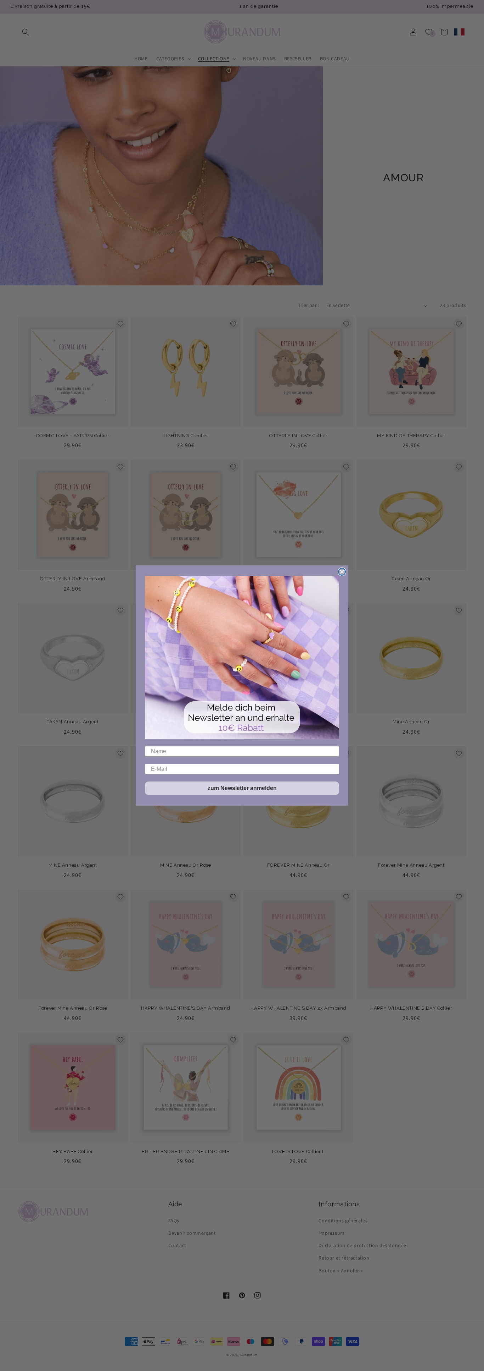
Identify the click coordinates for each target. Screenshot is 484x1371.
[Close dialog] (341, 571)
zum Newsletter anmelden (242, 788)
